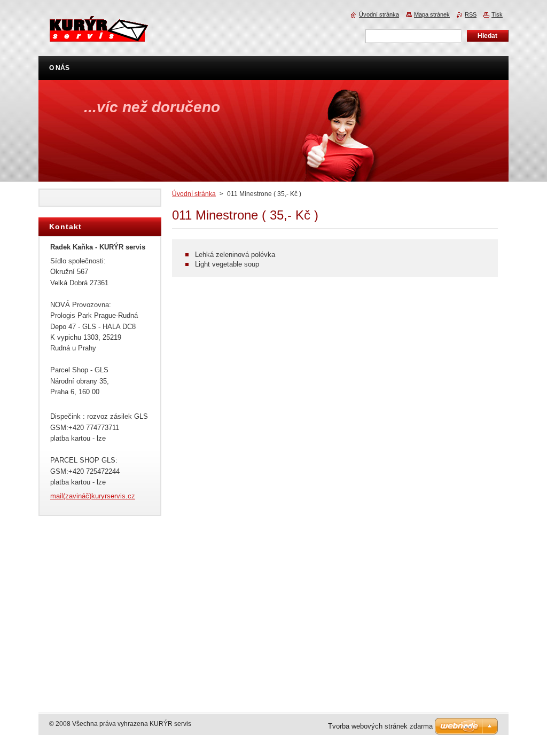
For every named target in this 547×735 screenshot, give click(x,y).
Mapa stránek (432, 14)
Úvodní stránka (194, 194)
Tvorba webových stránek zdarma (380, 726)
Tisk (497, 14)
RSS (470, 14)
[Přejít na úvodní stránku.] (98, 35)
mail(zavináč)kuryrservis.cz (92, 496)
